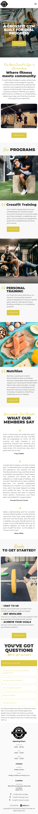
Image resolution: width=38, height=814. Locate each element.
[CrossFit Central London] (9, 800)
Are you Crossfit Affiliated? (13, 680)
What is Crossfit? (9, 695)
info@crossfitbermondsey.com (19, 775)
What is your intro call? (11, 663)
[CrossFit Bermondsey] (10, 794)
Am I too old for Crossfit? (12, 688)
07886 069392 (19, 769)
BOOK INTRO (19, 43)
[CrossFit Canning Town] (10, 797)
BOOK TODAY (19, 635)
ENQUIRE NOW (19, 135)
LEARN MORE (13, 229)
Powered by (14, 805)
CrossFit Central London (20, 800)
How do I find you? (10, 703)
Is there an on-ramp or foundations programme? (16, 672)
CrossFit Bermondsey (20, 794)
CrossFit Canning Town (21, 797)
